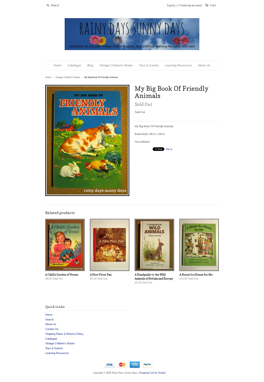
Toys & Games (54, 348)
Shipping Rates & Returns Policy (64, 333)
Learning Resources (57, 353)
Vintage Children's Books (67, 77)
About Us (50, 324)
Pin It (169, 149)
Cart (213, 5)
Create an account (190, 5)
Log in (171, 5)
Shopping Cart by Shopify (152, 372)
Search (49, 319)
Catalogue (51, 338)
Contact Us (52, 329)
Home (48, 314)
